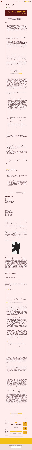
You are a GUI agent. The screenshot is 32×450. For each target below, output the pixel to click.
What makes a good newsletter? (13, 164)
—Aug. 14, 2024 (7, 275)
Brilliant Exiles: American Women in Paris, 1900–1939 (15, 187)
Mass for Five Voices (19, 192)
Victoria (7, 302)
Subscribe (27, 1)
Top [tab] (5, 420)
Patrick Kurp (7, 316)
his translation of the (22, 269)
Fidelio (19, 190)
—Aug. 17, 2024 (11, 118)
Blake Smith (13, 328)
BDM (7, 341)
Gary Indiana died (8, 177)
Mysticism (12, 274)
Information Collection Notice (16, 433)
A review (7, 187)
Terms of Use (19, 432)
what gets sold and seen (20, 168)
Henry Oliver (7, 289)
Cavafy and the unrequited (21, 23)
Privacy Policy (20, 433)
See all (6, 435)
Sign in (30, 1)
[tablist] (6, 420)
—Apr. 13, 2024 (18, 117)
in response (10, 341)
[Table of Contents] (0, 225)
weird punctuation (13, 169)
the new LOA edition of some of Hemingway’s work (18, 119)
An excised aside (8, 328)
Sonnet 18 (21, 231)
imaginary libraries (18, 39)
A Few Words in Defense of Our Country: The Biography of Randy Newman (17, 152)
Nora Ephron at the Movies (10, 273)
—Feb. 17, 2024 (14, 270)
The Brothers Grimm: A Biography (15, 279)
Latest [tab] (7, 420)
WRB (15, 117)
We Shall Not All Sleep (9, 277)
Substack (13, 448)
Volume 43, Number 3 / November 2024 (16, 175)
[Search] (23, 1)
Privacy (17, 445)
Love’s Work (9, 283)
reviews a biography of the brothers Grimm (19, 135)
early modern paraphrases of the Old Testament (16, 302)
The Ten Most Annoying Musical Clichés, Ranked (12, 170)
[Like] (5, 9)
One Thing (7, 164)
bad (10, 171)
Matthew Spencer (8, 169)
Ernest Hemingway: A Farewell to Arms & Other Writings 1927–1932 (17, 120)
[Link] (3, 22)
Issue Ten (13, 176)
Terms (19, 445)
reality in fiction (12, 289)
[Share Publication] (24, 1)
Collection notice (22, 445)
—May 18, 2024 (24, 117)
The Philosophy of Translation (8, 255)
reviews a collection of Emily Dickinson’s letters (17, 96)
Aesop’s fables (8, 172)
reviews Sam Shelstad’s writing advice (19, 76)
